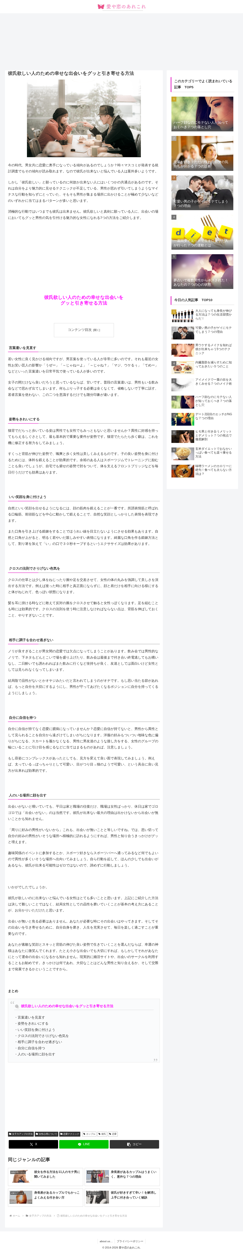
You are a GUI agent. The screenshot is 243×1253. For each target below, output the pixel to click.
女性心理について (48, 1134)
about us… (106, 1241)
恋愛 (114, 1134)
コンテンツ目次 (80, 330)
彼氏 (103, 1134)
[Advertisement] (121, 41)
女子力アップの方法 (22, 1134)
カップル (90, 1134)
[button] (134, 1144)
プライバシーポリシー (130, 1241)
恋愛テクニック (71, 1134)
